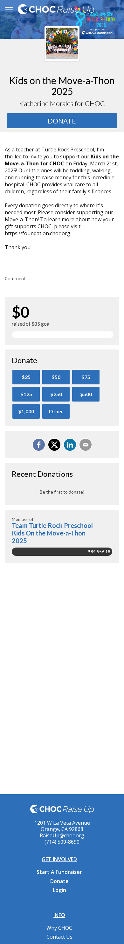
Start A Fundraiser (59, 871)
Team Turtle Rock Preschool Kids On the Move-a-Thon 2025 (52, 533)
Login (59, 890)
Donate (59, 881)
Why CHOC (59, 927)
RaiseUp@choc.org (62, 835)
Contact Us (59, 936)
